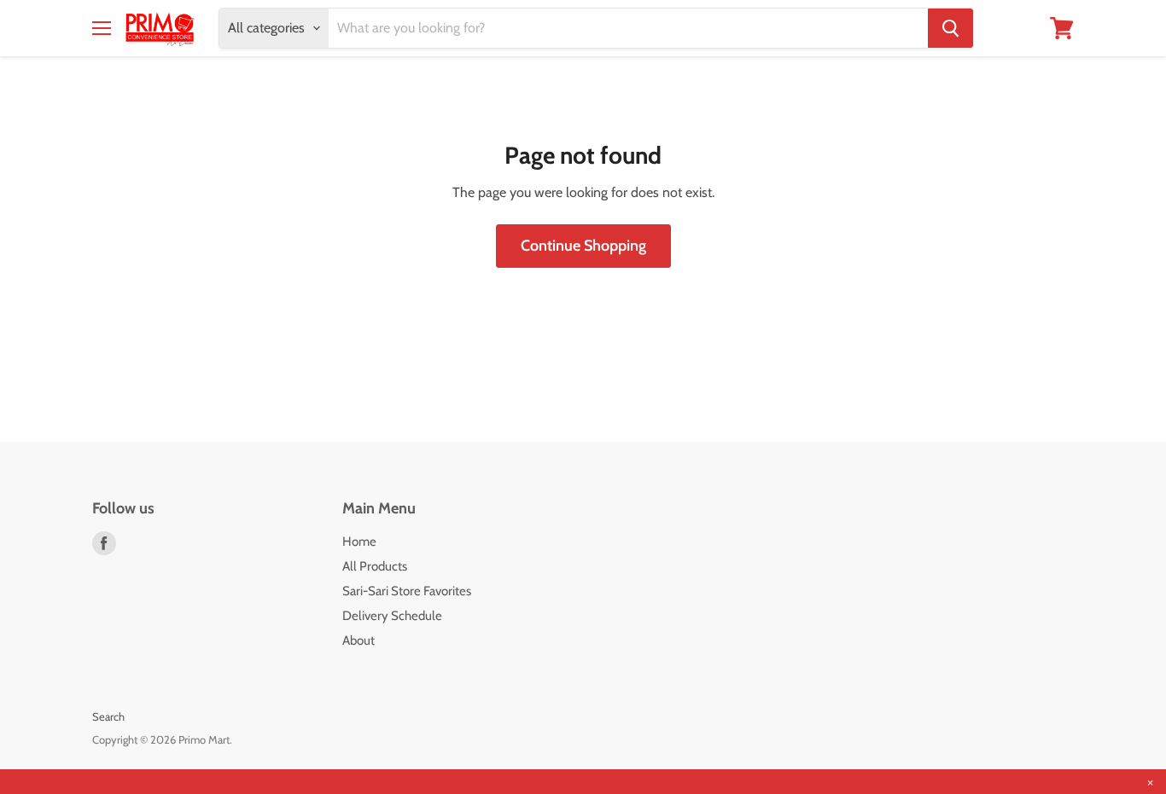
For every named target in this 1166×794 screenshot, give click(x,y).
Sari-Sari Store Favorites (406, 591)
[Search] (950, 28)
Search (108, 716)
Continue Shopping (583, 245)
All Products (374, 566)
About (358, 640)
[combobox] (628, 28)
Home (359, 541)
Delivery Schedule (392, 615)
